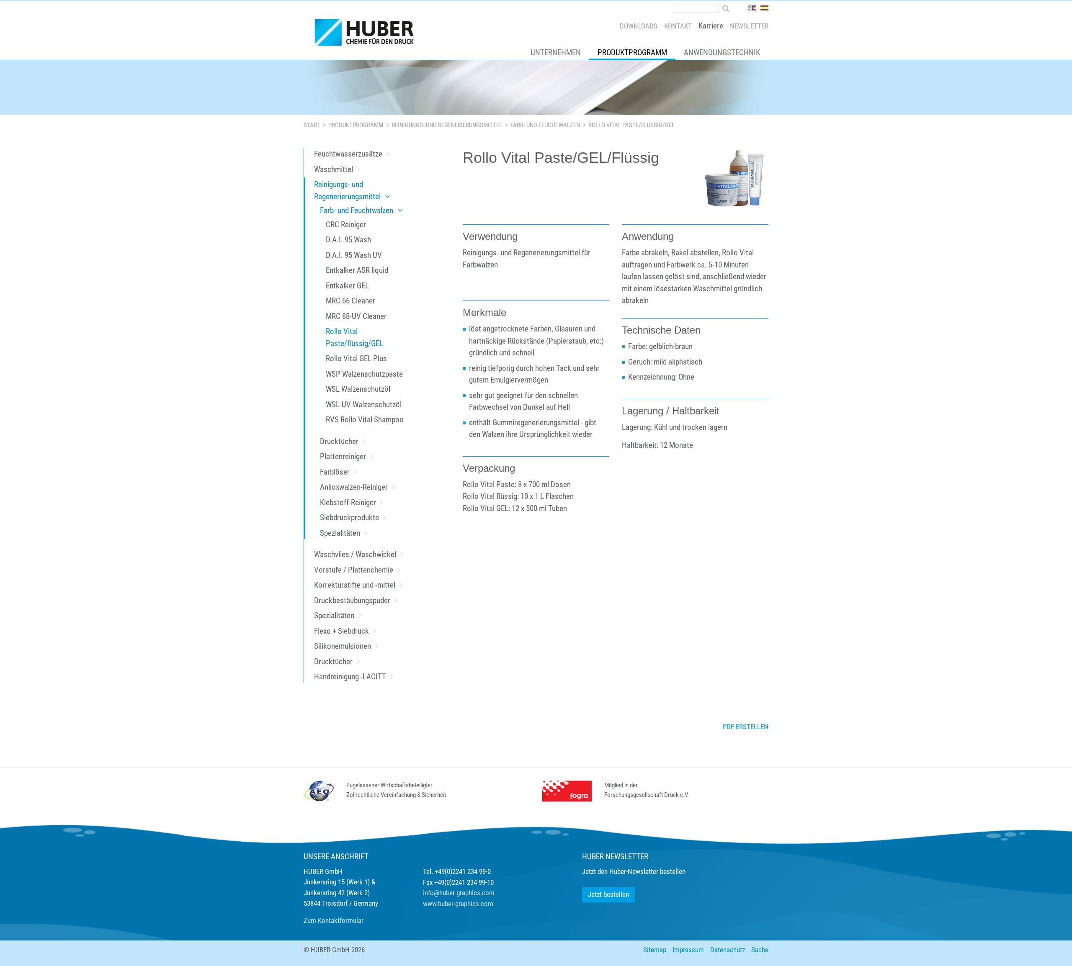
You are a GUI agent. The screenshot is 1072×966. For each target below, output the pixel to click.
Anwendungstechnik (722, 52)
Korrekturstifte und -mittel (354, 585)
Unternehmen (556, 52)
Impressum (688, 949)
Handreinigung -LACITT (350, 676)
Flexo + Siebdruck (341, 631)
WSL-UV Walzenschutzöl (364, 404)
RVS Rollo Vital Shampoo (365, 419)
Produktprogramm (632, 52)
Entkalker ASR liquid (357, 270)
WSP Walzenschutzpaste (364, 374)
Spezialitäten (340, 533)
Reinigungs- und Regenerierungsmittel (447, 125)
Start (312, 125)
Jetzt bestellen (608, 894)
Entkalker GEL (347, 285)
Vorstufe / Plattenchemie (353, 570)
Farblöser (335, 472)
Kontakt (678, 26)
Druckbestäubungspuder (352, 600)
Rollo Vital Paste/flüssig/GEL (354, 337)
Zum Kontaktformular (333, 920)
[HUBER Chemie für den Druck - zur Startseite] (368, 34)
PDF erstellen (745, 726)
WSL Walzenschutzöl (358, 389)
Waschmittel (333, 169)
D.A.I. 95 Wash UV (354, 255)
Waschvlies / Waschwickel (355, 554)
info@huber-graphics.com (459, 893)
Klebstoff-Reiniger (348, 502)
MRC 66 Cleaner (350, 301)
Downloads (638, 26)
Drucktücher (339, 441)
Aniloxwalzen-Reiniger (354, 487)
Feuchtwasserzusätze (348, 154)
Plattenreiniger (343, 456)
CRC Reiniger (346, 224)
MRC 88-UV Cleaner (356, 316)
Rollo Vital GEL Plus (356, 358)
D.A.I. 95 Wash (348, 239)
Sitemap (654, 949)
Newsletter (749, 26)
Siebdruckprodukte (349, 517)
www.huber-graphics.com (458, 903)
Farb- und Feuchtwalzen (545, 125)
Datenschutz (727, 949)
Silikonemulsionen (342, 646)
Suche (759, 949)
